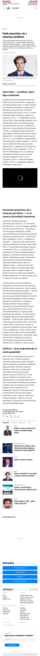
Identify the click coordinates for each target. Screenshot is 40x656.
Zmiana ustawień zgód (26, 597)
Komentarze (15, 8)
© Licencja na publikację (10, 410)
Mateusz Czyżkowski (9, 84)
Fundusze (20, 577)
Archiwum (6, 613)
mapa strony (6, 622)
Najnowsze (22, 422)
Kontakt (5, 597)
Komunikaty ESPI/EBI (20, 581)
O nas (4, 595)
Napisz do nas (7, 599)
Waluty (5, 29)
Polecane (14, 422)
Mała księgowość (25, 613)
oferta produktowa (8, 625)
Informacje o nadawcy (26, 601)
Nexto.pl (22, 611)
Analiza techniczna (20, 568)
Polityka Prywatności (26, 595)
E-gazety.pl (23, 610)
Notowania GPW (20, 572)
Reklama (5, 608)
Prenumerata (7, 611)
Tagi (29, 422)
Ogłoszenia (6, 610)
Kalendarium (23, 622)
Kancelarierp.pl (24, 615)
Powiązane (6, 422)
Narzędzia (8, 563)
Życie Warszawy (24, 619)
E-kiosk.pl (22, 608)
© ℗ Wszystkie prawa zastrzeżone (13, 411)
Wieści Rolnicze (24, 617)
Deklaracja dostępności (26, 602)
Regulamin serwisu (25, 599)
